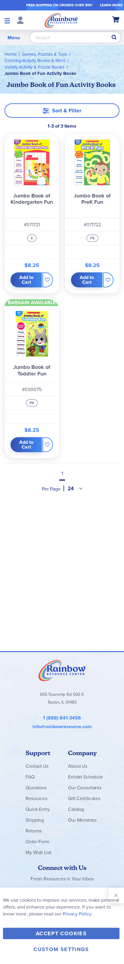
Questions (36, 787)
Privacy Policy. (77, 913)
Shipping (35, 820)
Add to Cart (26, 280)
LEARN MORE (111, 4)
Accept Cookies (61, 933)
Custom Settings (61, 949)
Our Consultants (84, 787)
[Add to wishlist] (47, 279)
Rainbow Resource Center (62, 670)
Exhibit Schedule (85, 776)
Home (11, 54)
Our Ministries (82, 820)
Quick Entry (37, 809)
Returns (34, 830)
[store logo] (61, 20)
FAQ (30, 776)
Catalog (76, 809)
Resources (36, 798)
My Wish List (38, 852)
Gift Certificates (84, 798)
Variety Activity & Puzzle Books (34, 67)
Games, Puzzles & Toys (44, 54)
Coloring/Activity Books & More (35, 60)
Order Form (37, 841)
